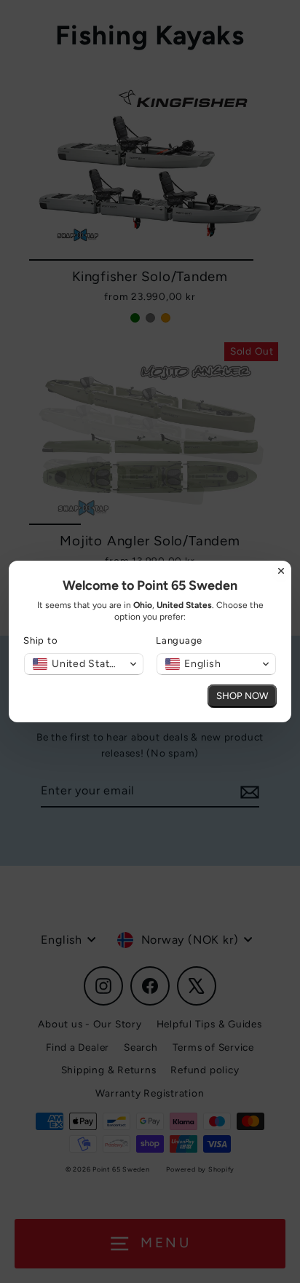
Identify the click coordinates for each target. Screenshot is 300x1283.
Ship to (40, 640)
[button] (83, 664)
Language (179, 640)
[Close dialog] (281, 571)
